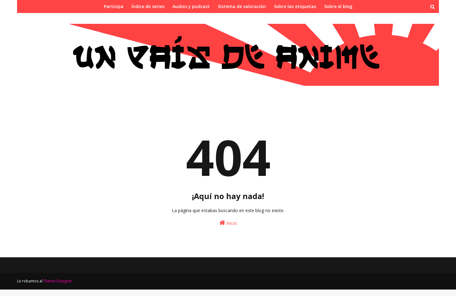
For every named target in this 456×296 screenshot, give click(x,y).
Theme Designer (57, 281)
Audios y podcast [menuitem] (191, 6)
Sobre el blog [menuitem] (338, 6)
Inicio (231, 223)
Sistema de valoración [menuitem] (242, 6)
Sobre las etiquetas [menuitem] (295, 6)
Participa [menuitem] (113, 6)
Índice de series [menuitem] (148, 6)
